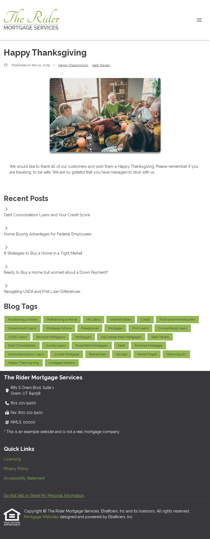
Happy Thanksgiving (73, 65)
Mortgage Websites (42, 517)
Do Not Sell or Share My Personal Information (44, 495)
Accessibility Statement (24, 478)
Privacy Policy (16, 468)
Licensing (12, 459)
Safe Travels (101, 65)
